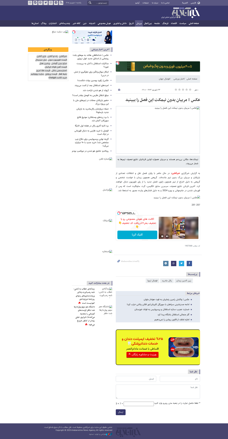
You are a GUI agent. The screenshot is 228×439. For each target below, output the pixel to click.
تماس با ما (165, 2)
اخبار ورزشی (178, 79)
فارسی (193, 2)
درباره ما (155, 2)
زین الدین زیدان (183, 281)
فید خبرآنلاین (61, 3)
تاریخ (131, 23)
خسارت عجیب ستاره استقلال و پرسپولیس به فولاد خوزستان (161, 309)
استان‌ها (35, 23)
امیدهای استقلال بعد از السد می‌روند (92, 85)
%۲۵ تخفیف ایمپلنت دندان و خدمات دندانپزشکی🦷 (142, 341)
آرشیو (137, 2)
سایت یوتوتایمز (37, 74)
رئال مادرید (167, 281)
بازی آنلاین (41, 56)
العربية (185, 2)
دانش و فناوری (120, 23)
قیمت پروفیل (51, 74)
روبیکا (30, 3)
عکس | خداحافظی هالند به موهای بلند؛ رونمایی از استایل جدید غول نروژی (91, 57)
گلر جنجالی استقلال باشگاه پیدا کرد (173, 314)
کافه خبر (76, 23)
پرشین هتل (44, 63)
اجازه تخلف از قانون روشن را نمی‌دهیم (171, 319)
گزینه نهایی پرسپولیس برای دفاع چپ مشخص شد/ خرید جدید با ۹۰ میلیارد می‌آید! (92, 142)
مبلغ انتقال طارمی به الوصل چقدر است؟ (90, 95)
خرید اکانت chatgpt (57, 77)
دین (85, 23)
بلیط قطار (62, 74)
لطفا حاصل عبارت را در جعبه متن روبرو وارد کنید (177, 403)
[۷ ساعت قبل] (104, 310)
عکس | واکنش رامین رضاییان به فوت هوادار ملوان (166, 299)
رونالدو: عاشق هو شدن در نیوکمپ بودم (90, 151)
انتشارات (53, 23)
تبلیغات (145, 2)
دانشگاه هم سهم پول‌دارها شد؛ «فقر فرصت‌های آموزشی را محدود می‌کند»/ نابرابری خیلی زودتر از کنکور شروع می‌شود (84, 315)
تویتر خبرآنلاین (45, 3)
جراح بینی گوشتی (59, 63)
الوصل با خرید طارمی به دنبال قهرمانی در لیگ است (91, 132)
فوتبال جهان (164, 79)
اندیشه (92, 23)
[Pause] (162, 236)
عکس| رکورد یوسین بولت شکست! (93, 80)
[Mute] (167, 236)
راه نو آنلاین (52, 56)
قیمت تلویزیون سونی (57, 60)
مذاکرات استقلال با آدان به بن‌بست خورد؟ (93, 65)
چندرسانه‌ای (64, 23)
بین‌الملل (148, 23)
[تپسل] (117, 63)
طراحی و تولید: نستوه (97, 434)
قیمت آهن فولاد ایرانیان (56, 67)
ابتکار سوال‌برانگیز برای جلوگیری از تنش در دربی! (91, 73)
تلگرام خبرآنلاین (56, 3)
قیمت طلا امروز (43, 70)
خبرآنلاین (180, 13)
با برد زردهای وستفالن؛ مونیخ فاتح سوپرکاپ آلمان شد (93, 119)
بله (35, 3)
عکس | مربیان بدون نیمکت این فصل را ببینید (162, 99)
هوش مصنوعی (104, 23)
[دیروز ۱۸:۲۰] (104, 292)
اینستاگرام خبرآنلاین (51, 3)
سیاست (182, 23)
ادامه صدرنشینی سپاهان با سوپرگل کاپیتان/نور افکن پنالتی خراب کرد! (158, 304)
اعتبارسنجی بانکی (59, 70)
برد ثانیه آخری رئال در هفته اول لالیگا (92, 126)
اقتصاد (174, 23)
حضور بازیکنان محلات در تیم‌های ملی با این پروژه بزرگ (91, 102)
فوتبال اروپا (152, 281)
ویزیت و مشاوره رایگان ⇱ (142, 354)
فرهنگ (165, 23)
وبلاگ (43, 23)
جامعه (157, 23)
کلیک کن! (137, 235)
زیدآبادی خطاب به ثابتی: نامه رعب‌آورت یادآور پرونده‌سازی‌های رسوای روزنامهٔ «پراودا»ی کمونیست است (84, 296)
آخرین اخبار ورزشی (100, 49)
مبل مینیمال (41, 60)
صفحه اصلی (194, 23)
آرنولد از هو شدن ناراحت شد (96, 90)
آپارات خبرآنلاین (40, 3)
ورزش (139, 23)
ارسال (120, 412)
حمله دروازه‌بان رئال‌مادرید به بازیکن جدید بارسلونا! (92, 110)
